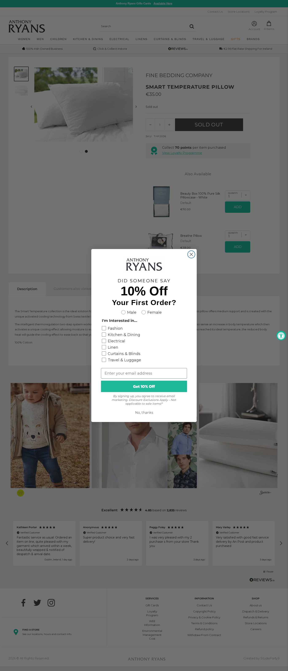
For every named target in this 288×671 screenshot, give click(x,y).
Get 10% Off (144, 386)
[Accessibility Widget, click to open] (281, 335)
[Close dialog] (191, 254)
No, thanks (144, 413)
